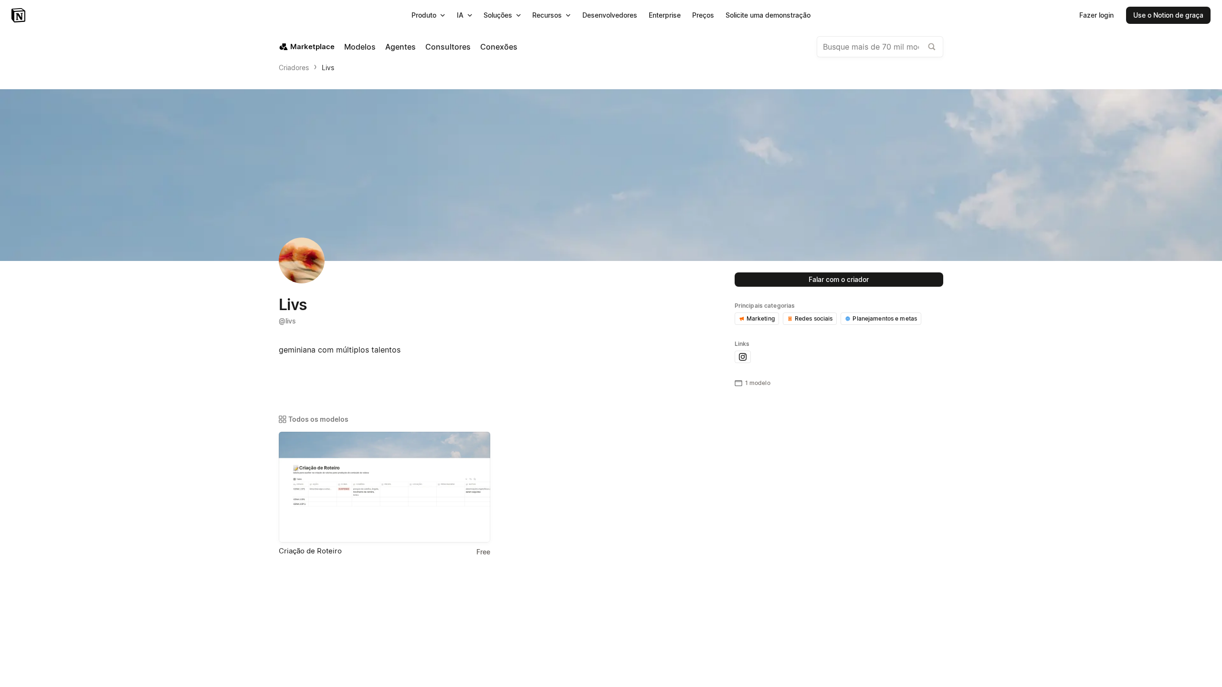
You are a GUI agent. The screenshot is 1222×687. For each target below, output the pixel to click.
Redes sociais (814, 318)
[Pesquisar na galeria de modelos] (931, 46)
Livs (328, 67)
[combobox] (880, 46)
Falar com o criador (839, 279)
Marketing (761, 318)
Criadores (294, 67)
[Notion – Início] (19, 15)
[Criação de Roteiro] (384, 487)
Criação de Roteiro (310, 550)
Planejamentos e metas (885, 318)
